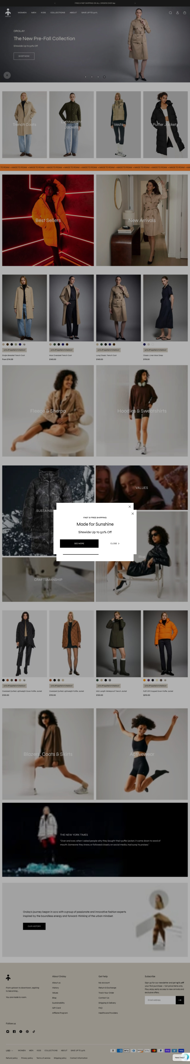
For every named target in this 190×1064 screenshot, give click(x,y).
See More (79, 543)
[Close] (129, 506)
